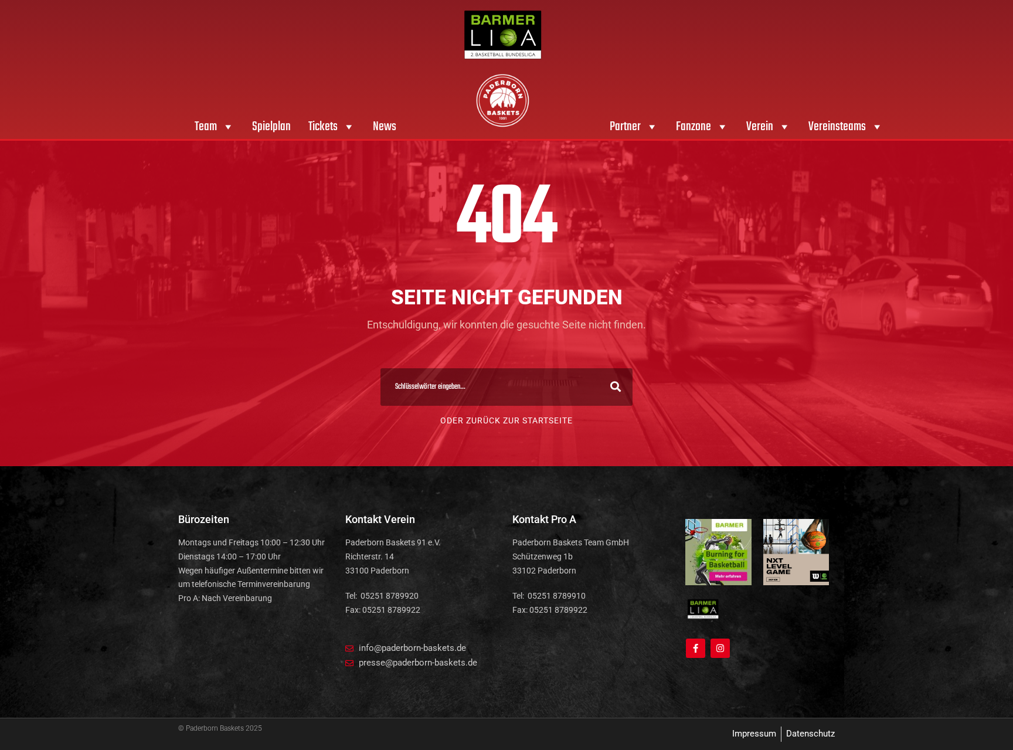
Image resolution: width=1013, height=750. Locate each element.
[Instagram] (720, 648)
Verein (759, 127)
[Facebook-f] (695, 648)
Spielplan (271, 127)
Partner (625, 127)
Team (206, 127)
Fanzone (693, 127)
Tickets (323, 127)
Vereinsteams (837, 127)
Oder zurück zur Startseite (506, 420)
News (384, 127)
